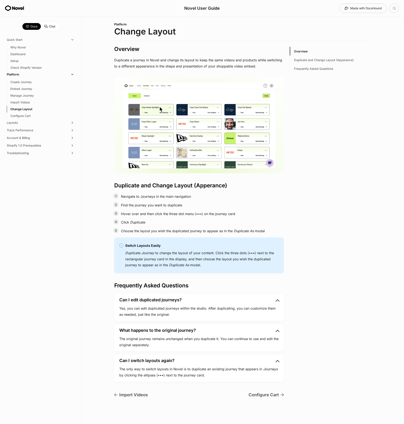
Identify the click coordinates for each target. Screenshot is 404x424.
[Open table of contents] (394, 8)
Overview (301, 51)
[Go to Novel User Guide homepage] (14, 8)
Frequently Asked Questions (313, 68)
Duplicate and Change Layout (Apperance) (324, 60)
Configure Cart (264, 394)
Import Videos (133, 394)
